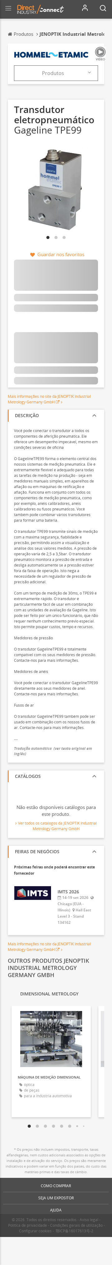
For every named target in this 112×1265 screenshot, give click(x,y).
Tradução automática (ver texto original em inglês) (53, 751)
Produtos (53, 73)
